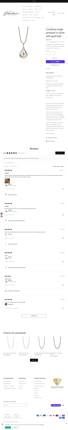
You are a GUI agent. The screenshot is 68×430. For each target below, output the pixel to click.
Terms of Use (21, 381)
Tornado (36, 390)
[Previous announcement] (3, 1)
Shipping (53, 41)
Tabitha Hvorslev (6, 383)
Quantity (47, 50)
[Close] (66, 423)
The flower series (37, 397)
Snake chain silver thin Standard (9, 353)
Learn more (41, 424)
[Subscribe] (25, 405)
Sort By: (55, 166)
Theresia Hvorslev (7, 381)
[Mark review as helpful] (63, 189)
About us (21, 388)
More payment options (55, 64)
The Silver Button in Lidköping (9, 388)
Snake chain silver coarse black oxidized (56, 354)
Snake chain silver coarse (24, 353)
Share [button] (48, 68)
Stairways (36, 388)
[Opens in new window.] (6, 305)
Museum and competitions (8, 386)
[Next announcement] (64, 1)
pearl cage (36, 395)
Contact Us (21, 386)
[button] (24, 9)
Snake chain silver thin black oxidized (41, 353)
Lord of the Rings (37, 381)
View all (34, 360)
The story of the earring (39, 386)
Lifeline (35, 392)
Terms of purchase (23, 383)
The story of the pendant (39, 383)
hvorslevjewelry (8, 421)
